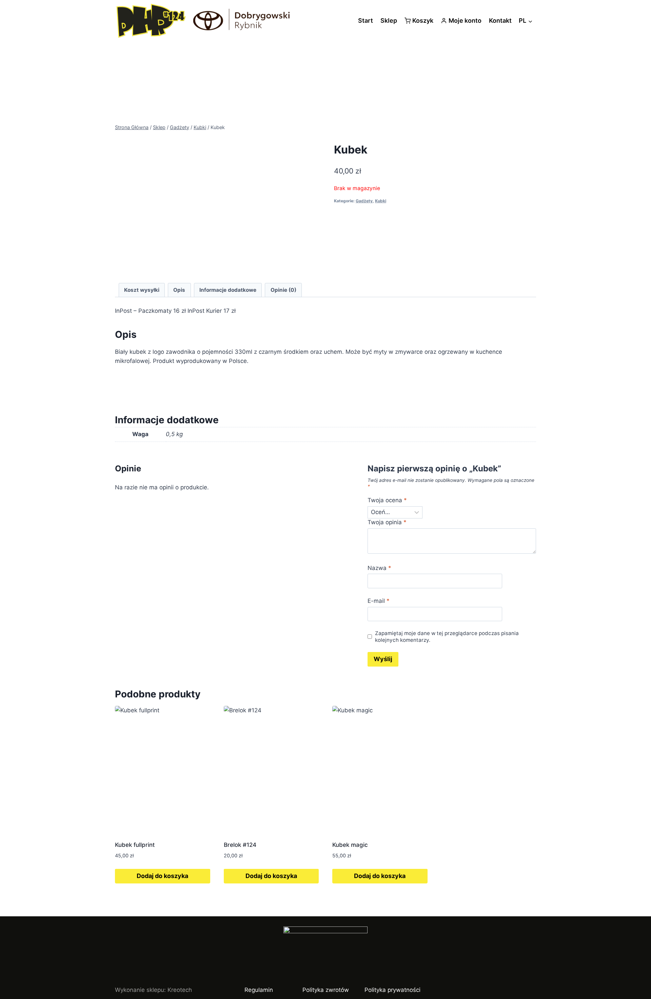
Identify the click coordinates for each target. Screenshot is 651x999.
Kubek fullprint (135, 844)
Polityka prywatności (392, 989)
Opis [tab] (179, 290)
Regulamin (258, 989)
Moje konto (465, 20)
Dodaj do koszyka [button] (162, 875)
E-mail (379, 600)
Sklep (388, 20)
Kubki (380, 200)
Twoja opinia (387, 522)
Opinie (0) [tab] (283, 290)
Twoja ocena (387, 500)
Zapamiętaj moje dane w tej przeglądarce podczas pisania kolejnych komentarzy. (447, 636)
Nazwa (379, 568)
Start (365, 20)
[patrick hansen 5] (217, 364)
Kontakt (500, 20)
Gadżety (364, 200)
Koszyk (422, 20)
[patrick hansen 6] (217, 212)
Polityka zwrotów (325, 989)
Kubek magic (350, 844)
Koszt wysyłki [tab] (141, 290)
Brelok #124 (240, 844)
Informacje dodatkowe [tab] (227, 290)
